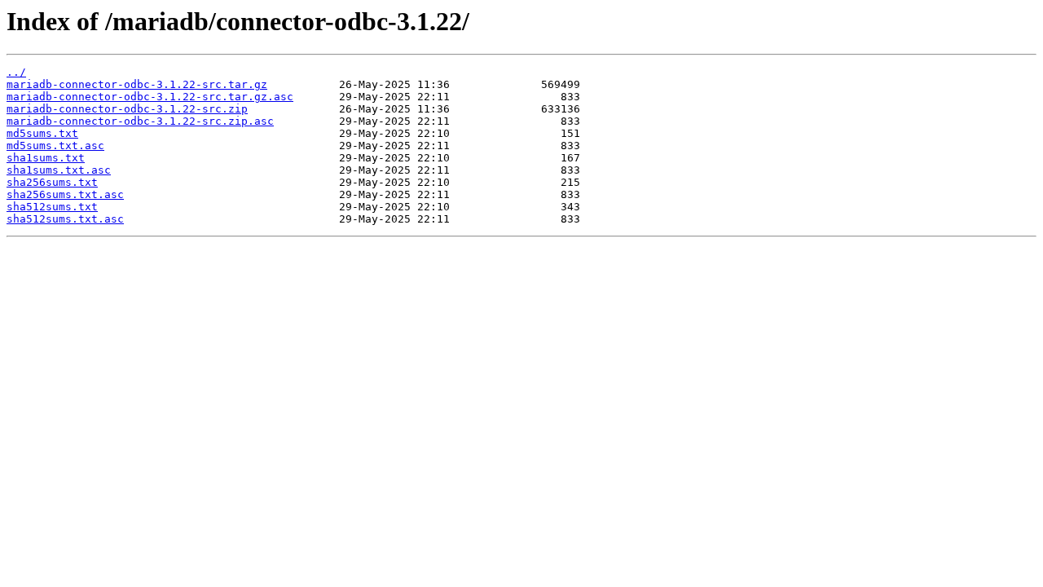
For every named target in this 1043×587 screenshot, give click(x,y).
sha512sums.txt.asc (65, 219)
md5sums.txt (42, 133)
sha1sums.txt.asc (59, 170)
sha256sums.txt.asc (65, 194)
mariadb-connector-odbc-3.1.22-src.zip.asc (140, 121)
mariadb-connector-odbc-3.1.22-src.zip (127, 109)
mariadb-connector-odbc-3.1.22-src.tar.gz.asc (150, 96)
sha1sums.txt (46, 158)
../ (16, 72)
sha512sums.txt (52, 207)
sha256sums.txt (52, 182)
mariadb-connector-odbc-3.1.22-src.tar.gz (137, 84)
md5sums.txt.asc (55, 145)
